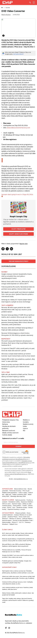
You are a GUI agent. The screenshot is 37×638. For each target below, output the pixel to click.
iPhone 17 (15, 522)
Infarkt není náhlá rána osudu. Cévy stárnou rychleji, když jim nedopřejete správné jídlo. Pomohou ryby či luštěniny (18, 577)
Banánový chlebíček (27, 502)
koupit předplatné (19, 229)
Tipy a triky (5, 372)
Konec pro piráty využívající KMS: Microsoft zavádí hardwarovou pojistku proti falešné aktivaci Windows (17, 367)
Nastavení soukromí (8, 430)
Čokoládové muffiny (14, 502)
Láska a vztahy (22, 492)
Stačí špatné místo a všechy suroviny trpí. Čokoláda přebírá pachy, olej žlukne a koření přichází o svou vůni (17, 571)
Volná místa (6, 422)
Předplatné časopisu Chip (10, 420)
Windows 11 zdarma (15, 518)
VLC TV (21, 522)
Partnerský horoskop (15, 490)
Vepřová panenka (20, 500)
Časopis (8, 7)
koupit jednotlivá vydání (18, 234)
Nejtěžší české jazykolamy (9, 492)
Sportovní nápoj (16, 503)
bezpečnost (5, 339)
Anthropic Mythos (27, 518)
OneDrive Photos (12, 516)
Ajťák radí (8, 494)
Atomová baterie (6, 520)
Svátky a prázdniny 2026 (19, 494)
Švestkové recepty (22, 507)
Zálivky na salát (26, 503)
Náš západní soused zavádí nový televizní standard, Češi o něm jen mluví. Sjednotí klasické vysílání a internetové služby (17, 294)
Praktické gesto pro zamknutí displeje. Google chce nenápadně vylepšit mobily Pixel (16, 561)
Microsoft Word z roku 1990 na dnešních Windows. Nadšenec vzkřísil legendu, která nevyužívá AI (16, 545)
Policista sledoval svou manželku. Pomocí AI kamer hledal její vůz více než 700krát (16, 550)
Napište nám (23, 243)
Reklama (5, 424)
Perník (9, 507)
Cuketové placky (6, 505)
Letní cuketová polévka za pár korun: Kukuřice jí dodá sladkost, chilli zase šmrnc (17, 588)
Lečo (13, 507)
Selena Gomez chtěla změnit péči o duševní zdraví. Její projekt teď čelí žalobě (18, 594)
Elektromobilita (6, 522)
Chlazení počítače (20, 513)
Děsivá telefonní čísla (20, 489)
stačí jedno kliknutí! (18, 54)
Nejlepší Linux (14, 524)
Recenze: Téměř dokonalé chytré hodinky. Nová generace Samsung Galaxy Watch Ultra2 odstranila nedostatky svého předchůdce (17, 322)
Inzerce (25, 428)
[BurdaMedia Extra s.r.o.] (12, 414)
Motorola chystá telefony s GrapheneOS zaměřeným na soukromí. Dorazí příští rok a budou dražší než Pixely (18, 539)
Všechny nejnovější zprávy (18, 261)
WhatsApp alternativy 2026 (18, 496)
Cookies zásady (7, 435)
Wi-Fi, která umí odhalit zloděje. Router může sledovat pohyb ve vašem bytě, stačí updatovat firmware (17, 534)
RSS (24, 430)
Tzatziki (24, 505)
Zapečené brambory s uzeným (16, 509)
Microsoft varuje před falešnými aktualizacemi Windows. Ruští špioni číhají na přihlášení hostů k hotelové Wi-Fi (17, 343)
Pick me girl (26, 490)
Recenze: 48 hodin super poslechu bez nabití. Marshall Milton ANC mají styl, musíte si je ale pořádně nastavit (16, 310)
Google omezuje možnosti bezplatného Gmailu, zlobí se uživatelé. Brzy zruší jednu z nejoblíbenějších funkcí (16, 276)
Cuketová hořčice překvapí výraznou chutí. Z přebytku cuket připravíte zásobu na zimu (17, 583)
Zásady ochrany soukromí (10, 432)
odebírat (19, 446)
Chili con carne (6, 503)
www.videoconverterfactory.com (18, 128)
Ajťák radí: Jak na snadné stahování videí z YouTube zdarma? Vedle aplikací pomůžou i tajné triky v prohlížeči (17, 398)
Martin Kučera (6, 14)
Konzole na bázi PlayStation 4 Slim (23, 520)
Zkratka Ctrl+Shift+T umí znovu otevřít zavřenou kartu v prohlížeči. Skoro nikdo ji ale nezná (18, 556)
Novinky (4, 272)
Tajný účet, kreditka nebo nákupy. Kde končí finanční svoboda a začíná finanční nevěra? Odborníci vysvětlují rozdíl (18, 600)
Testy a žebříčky (7, 305)
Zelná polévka (17, 505)
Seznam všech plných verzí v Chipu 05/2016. (17, 194)
